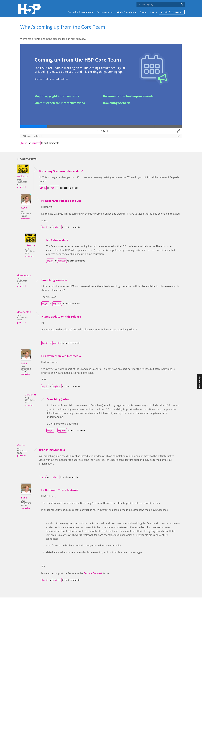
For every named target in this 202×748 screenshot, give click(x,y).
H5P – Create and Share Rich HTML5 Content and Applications (29, 8)
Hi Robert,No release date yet (61, 200)
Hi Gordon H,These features (59, 490)
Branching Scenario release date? (61, 171)
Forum (143, 12)
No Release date (57, 240)
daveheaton (24, 275)
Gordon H (30, 394)
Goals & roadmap (126, 12)
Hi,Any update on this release (61, 316)
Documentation (105, 12)
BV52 (24, 208)
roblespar (22, 176)
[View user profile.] (23, 172)
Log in (153, 12)
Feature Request (93, 573)
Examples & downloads (80, 12)
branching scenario (54, 280)
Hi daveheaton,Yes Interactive (61, 356)
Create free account (172, 12)
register (36, 143)
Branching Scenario (52, 450)
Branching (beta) (57, 399)
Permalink (21, 187)
